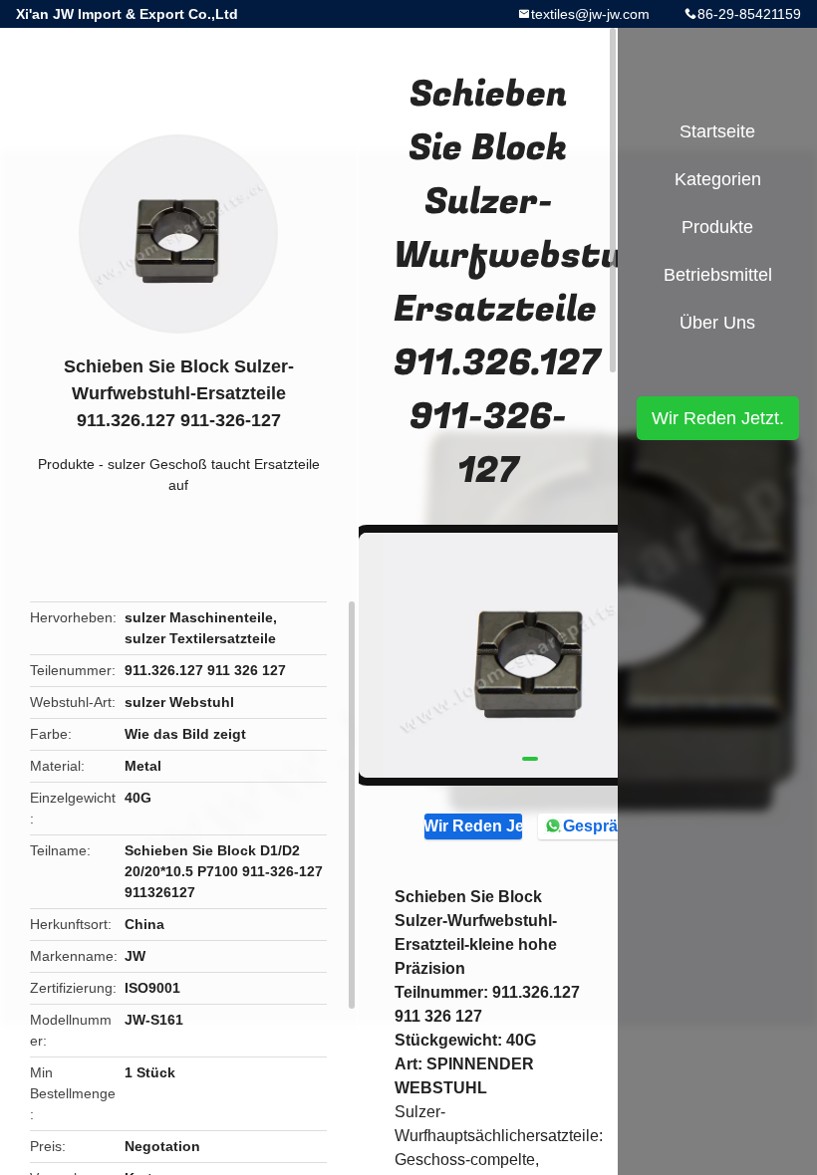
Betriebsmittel (718, 275)
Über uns (717, 323)
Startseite (717, 131)
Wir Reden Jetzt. (473, 826)
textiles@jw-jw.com (590, 14)
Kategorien (718, 179)
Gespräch (599, 826)
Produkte (66, 464)
